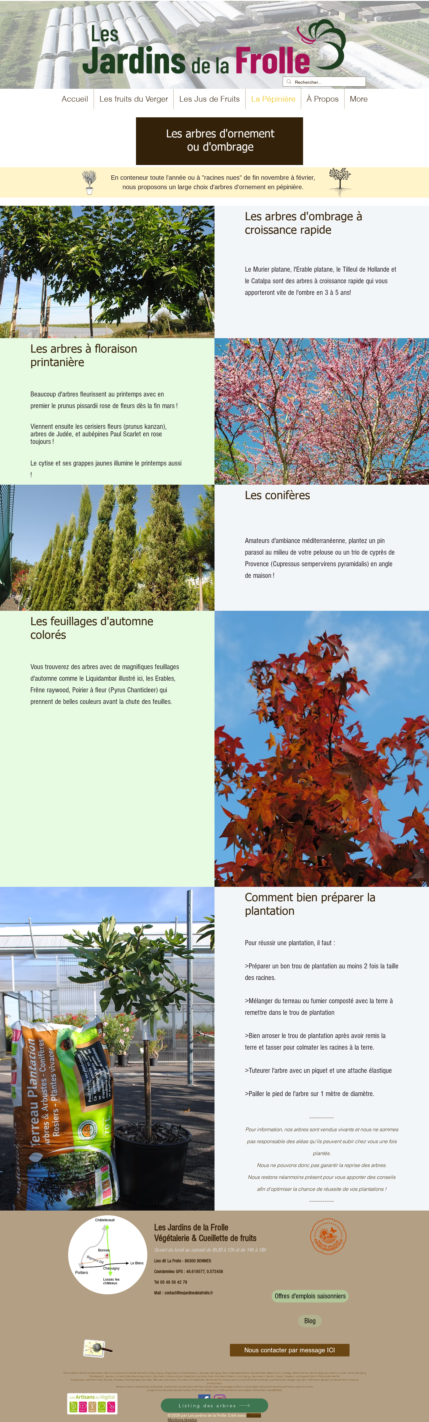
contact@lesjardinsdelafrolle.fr (189, 1293)
